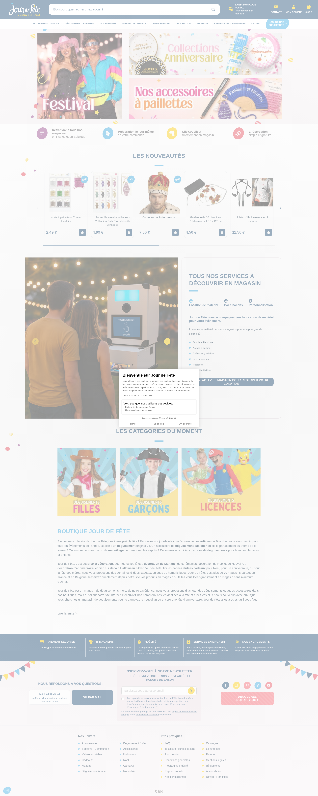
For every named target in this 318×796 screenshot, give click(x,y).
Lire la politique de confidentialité (137, 395)
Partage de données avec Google (140, 407)
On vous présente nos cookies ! (139, 410)
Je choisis (159, 423)
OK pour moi (185, 423)
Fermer (132, 423)
